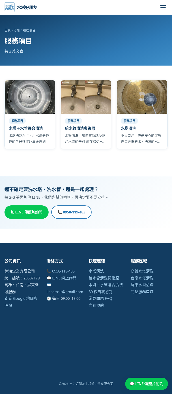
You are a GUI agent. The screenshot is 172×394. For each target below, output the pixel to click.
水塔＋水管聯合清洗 (106, 284)
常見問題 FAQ (100, 298)
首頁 (7, 30)
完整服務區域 (142, 291)
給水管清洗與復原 (104, 278)
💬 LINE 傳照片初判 (146, 383)
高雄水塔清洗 (142, 271)
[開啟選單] (163, 7)
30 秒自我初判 (101, 291)
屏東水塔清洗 (142, 284)
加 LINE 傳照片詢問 (26, 212)
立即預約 (96, 305)
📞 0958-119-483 (71, 212)
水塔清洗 (96, 271)
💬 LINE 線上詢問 (62, 278)
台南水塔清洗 (142, 278)
